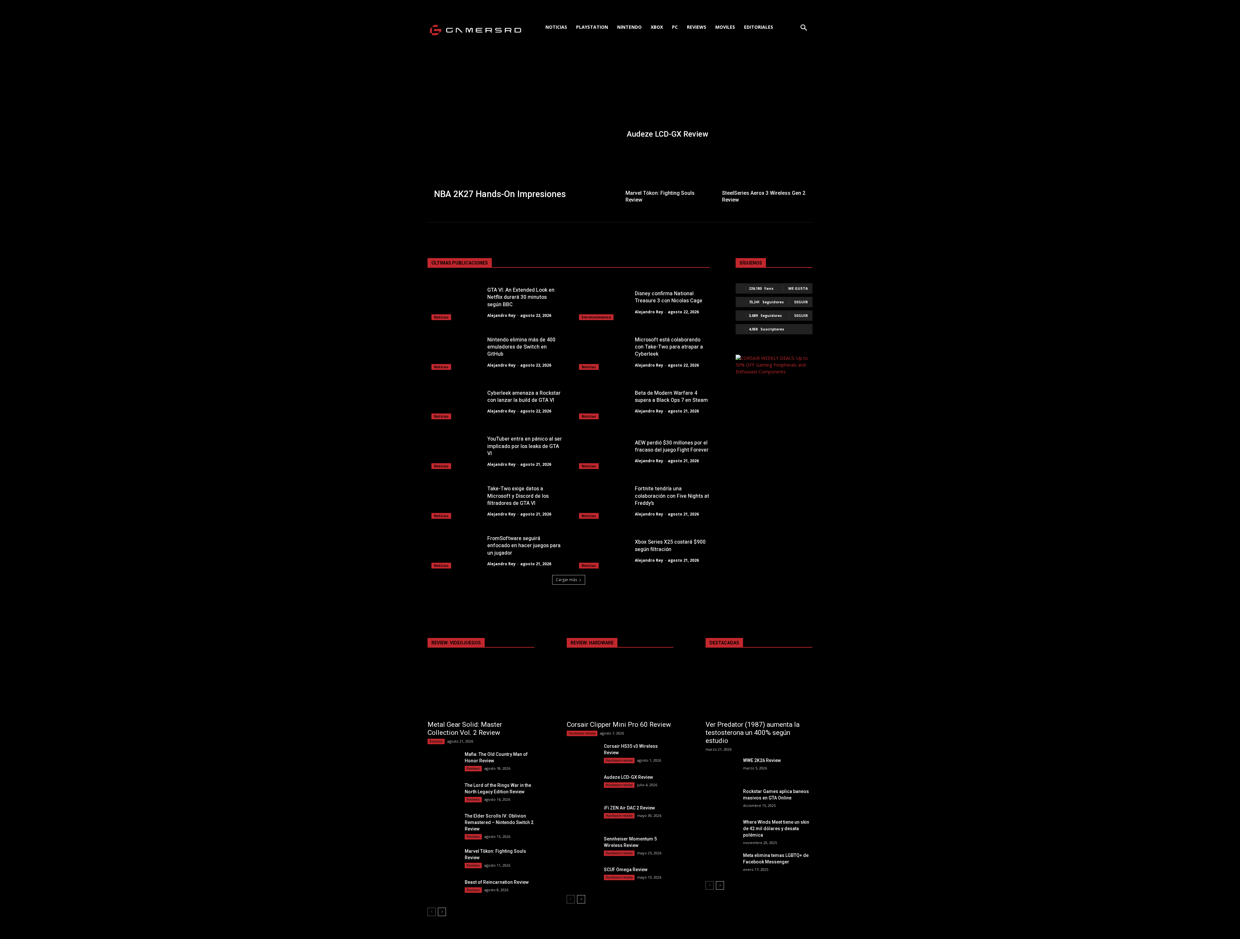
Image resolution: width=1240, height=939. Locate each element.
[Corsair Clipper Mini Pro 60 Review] (620, 689)
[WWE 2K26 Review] (722, 768)
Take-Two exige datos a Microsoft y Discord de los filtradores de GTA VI (518, 496)
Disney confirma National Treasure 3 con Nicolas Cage (668, 297)
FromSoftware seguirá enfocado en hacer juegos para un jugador (524, 546)
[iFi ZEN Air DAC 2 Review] (583, 816)
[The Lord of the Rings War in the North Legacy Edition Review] (444, 793)
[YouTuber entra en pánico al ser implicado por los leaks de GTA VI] (456, 450)
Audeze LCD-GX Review (628, 777)
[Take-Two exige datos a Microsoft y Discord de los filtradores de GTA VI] (456, 500)
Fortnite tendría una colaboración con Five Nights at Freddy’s (672, 496)
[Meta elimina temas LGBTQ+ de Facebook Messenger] (722, 863)
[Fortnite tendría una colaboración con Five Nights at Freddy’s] (603, 500)
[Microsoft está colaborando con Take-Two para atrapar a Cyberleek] (603, 351)
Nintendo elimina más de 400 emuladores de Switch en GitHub (521, 347)
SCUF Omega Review (625, 869)
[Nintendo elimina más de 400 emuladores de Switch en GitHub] (456, 351)
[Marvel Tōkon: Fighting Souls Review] (668, 176)
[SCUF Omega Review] (583, 877)
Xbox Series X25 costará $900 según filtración (670, 545)
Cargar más (566, 579)
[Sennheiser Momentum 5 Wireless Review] (583, 847)
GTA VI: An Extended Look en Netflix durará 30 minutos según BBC (520, 297)
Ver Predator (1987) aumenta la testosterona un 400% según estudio (753, 733)
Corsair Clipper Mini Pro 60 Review (619, 724)
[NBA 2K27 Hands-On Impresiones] (523, 134)
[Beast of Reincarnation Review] (444, 890)
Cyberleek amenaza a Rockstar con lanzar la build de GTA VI (524, 396)
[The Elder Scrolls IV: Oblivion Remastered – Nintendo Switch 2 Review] (444, 824)
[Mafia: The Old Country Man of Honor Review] (444, 762)
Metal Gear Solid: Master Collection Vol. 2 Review (465, 728)
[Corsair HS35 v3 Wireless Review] (583, 754)
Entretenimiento (596, 317)
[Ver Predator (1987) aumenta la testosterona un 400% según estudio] (759, 689)
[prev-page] (432, 912)
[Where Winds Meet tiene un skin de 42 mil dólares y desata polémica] (722, 830)
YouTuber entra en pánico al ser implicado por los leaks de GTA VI (524, 446)
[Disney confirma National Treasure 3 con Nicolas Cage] (603, 301)
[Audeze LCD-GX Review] (716, 102)
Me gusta (798, 288)
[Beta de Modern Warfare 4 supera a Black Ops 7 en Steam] (603, 401)
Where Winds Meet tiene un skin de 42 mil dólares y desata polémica (776, 828)
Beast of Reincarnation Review (497, 882)
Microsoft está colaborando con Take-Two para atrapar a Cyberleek (669, 347)
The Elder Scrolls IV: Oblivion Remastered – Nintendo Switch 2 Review (499, 822)
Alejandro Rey (501, 315)
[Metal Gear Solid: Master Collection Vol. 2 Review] (481, 689)
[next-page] (442, 912)
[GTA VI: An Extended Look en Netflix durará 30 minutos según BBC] (456, 301)
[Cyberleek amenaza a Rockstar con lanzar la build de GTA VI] (456, 401)
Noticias (441, 317)
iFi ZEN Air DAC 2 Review (629, 807)
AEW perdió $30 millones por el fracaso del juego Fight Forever (671, 446)
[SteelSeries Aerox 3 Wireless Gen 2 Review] (764, 176)
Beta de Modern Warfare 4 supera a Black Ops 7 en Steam (671, 396)
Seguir (801, 301)
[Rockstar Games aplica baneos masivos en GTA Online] (722, 799)
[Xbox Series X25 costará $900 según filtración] (603, 550)
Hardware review (582, 733)
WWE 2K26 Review (762, 760)
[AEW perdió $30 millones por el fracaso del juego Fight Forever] (603, 450)
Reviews (436, 741)
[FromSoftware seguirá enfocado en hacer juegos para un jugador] (456, 550)
